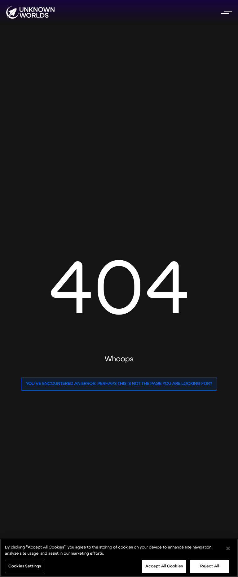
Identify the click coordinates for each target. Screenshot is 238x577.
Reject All (209, 566)
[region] (119, 558)
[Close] (228, 548)
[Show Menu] (225, 12)
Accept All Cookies (164, 566)
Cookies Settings (24, 566)
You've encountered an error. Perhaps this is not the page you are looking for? (119, 384)
